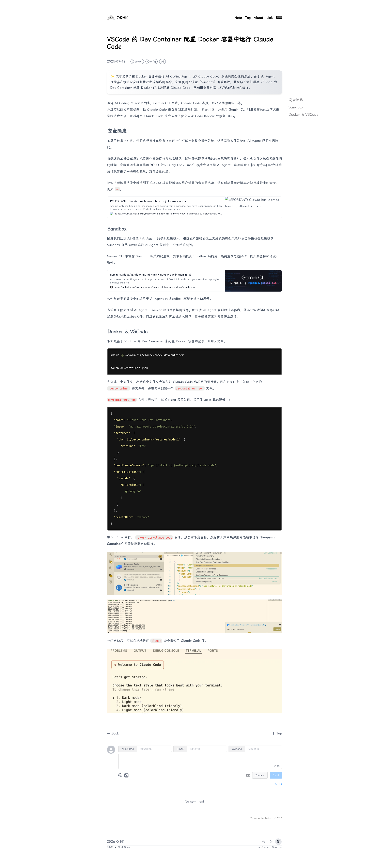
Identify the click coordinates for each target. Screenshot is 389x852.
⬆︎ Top (277, 733)
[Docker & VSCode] (105, 330)
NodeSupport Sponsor (269, 847)
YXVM (110, 847)
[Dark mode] (271, 841)
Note (238, 18)
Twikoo (269, 818)
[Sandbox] (105, 227)
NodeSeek (124, 847)
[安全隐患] (105, 129)
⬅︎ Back (113, 733)
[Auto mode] (278, 841)
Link (269, 18)
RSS (279, 18)
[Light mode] (264, 841)
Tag (248, 18)
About (258, 18)
